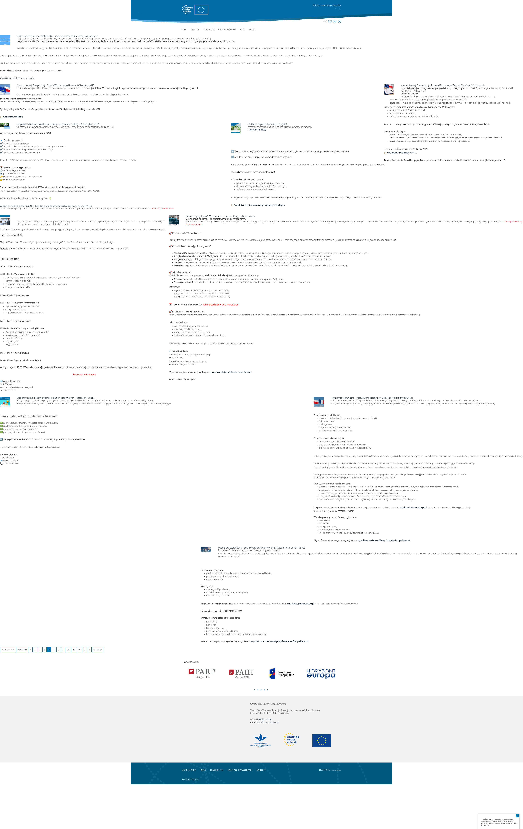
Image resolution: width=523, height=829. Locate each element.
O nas (184, 30)
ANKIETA (402, 153)
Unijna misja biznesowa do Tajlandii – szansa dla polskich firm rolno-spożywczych (57, 36)
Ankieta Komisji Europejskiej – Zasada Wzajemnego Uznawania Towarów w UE (55, 85)
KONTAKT (261, 770)
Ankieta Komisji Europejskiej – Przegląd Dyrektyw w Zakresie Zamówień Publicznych (442, 85)
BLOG (203, 770)
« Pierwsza (22, 650)
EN (340, 9)
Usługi (194, 30)
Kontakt (252, 30)
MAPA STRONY (189, 770)
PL (336, 9)
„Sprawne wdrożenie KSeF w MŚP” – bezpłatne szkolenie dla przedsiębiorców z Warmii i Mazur (46, 206)
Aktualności (208, 30)
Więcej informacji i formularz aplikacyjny (17, 78)
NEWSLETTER (216, 770)
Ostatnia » (98, 650)
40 (80, 650)
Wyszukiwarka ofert (227, 30)
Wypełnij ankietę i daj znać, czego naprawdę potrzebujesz (259, 205)
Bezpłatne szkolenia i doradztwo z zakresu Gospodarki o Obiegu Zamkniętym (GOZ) (58, 124)
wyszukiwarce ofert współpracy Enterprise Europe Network (384, 540)
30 (74, 650)
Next (268, 690)
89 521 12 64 (265, 719)
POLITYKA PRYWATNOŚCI (240, 770)
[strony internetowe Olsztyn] (336, 770)
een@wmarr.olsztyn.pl (268, 722)
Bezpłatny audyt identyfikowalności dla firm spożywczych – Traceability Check (55, 398)
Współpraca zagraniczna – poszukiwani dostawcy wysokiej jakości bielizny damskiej (371, 398)
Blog (242, 30)
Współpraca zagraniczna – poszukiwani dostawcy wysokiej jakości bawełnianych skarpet (261, 548)
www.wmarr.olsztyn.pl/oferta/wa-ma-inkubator (230, 372)
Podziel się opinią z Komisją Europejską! (267, 124)
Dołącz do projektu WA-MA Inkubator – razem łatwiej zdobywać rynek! (220, 216)
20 (68, 650)
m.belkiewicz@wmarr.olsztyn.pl (413, 508)
